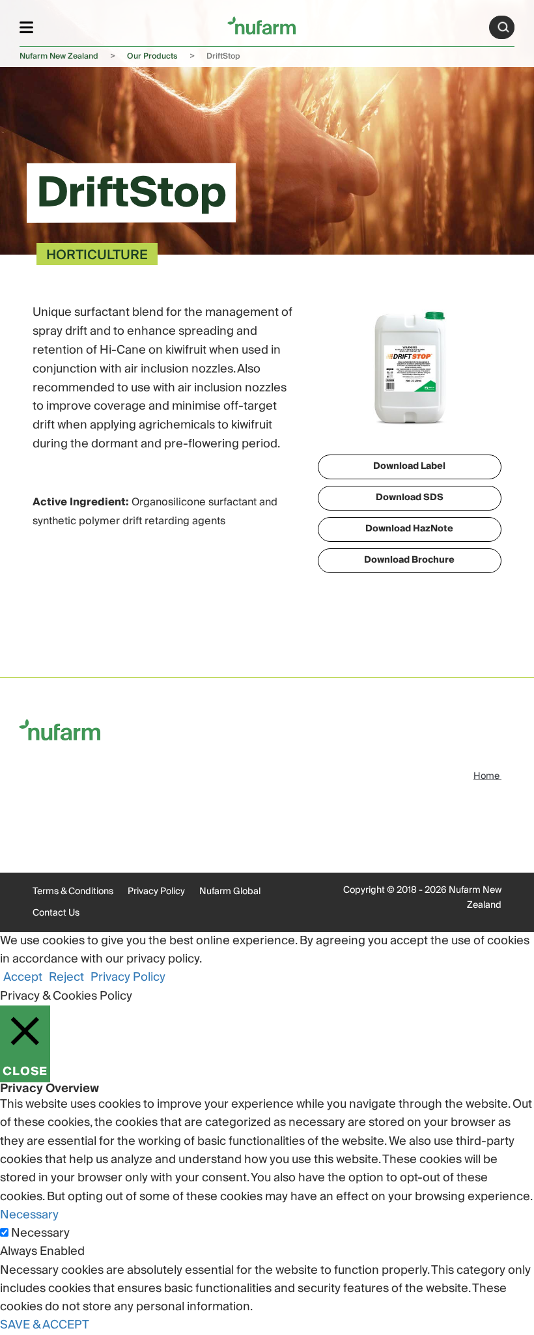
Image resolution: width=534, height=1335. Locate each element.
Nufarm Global (229, 891)
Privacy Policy (156, 891)
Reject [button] (66, 977)
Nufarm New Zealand (59, 56)
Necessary (40, 1233)
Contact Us (56, 913)
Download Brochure (409, 560)
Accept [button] (22, 977)
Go (503, 27)
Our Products (152, 56)
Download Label (409, 466)
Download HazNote (409, 529)
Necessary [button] (29, 1215)
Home (487, 776)
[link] (261, 25)
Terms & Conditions (73, 891)
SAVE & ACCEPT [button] (44, 1325)
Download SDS (409, 497)
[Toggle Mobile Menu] (26, 27)
